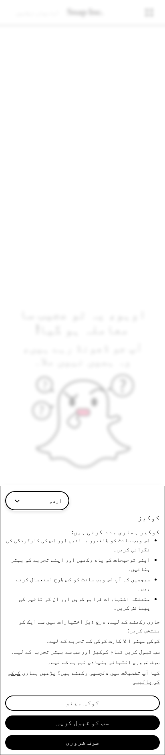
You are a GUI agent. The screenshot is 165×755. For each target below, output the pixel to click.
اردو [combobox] (55, 500)
